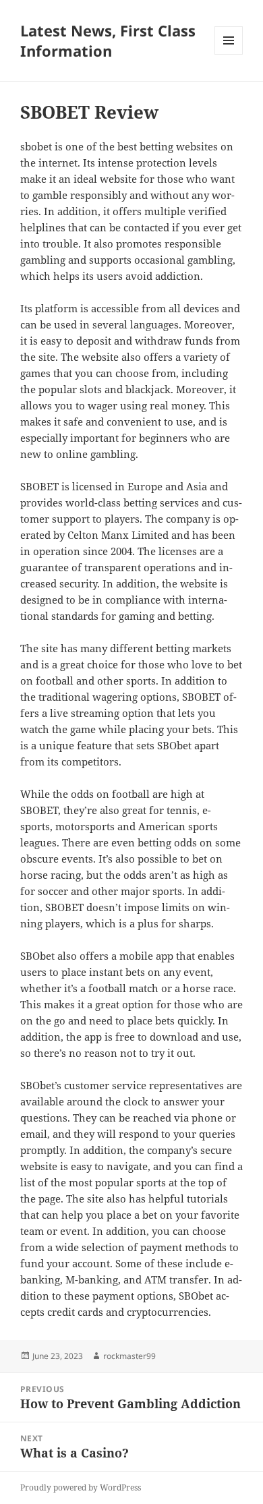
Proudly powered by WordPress (80, 1487)
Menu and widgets (229, 54)
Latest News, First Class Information (108, 40)
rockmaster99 (129, 1356)
